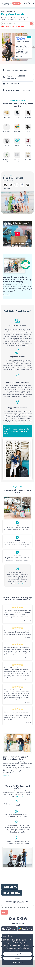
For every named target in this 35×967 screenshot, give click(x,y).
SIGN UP (4, 912)
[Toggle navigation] (2, 3)
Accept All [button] (17, 954)
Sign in (24, 3)
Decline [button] (17, 958)
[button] (33, 47)
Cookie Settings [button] (17, 962)
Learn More (6, 188)
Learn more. (19, 56)
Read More (6, 295)
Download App (16, 3)
